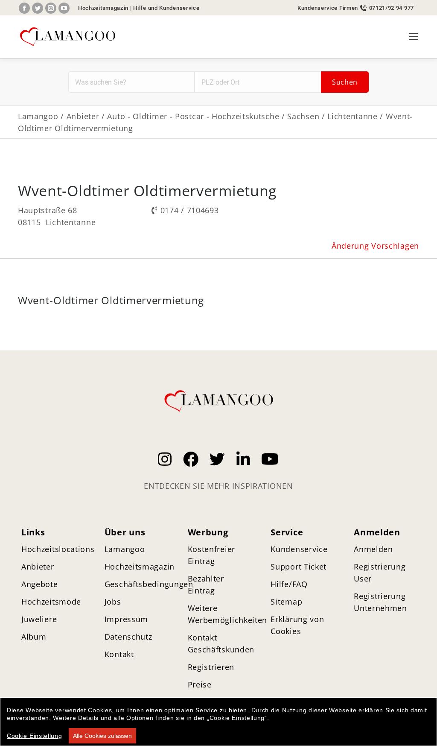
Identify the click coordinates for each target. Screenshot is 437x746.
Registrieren (211, 667)
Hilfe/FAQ (289, 584)
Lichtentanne (352, 116)
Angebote (39, 584)
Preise (200, 684)
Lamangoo (38, 116)
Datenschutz (128, 636)
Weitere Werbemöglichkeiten (228, 614)
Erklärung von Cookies (297, 625)
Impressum (126, 619)
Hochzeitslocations (58, 549)
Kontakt (119, 654)
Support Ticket (298, 566)
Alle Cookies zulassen (102, 735)
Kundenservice (299, 549)
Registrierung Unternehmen (380, 602)
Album (34, 636)
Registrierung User (379, 572)
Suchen (345, 82)
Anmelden (373, 549)
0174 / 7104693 (189, 210)
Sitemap (286, 601)
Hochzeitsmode (51, 601)
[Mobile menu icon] (413, 36)
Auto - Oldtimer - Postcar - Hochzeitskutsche (193, 116)
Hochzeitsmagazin (103, 8)
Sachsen (303, 116)
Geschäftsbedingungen (149, 584)
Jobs (113, 601)
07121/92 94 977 (391, 8)
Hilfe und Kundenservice (166, 8)
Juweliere (39, 619)
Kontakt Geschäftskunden (221, 643)
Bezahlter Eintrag (206, 584)
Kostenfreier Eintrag (211, 555)
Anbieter (83, 116)
